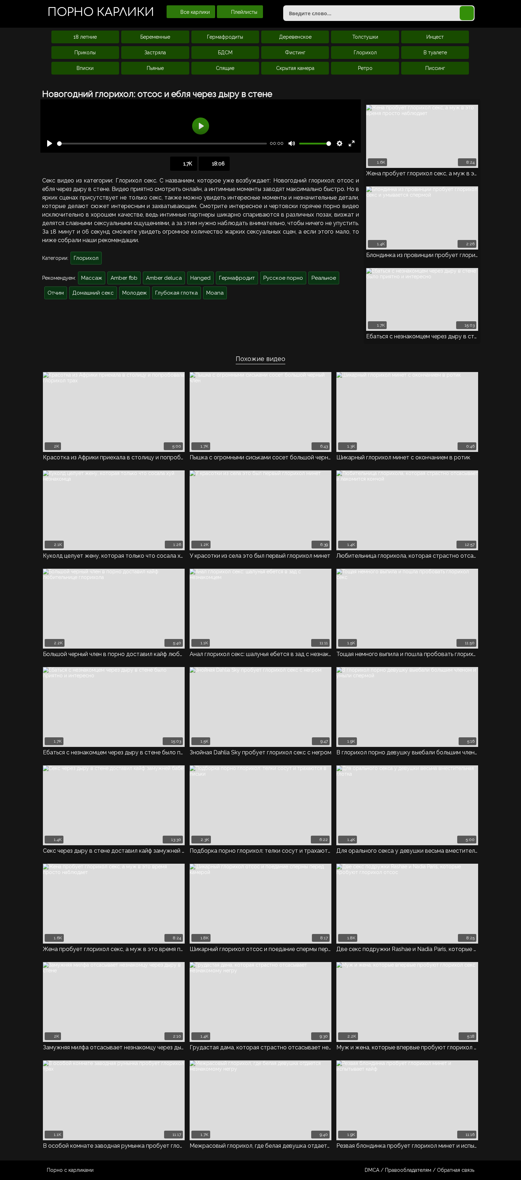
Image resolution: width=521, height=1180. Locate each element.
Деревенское (295, 37)
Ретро (365, 68)
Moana (215, 293)
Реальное (324, 278)
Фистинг (295, 52)
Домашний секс (93, 293)
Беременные (155, 37)
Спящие (225, 68)
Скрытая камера (295, 68)
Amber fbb (124, 278)
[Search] (467, 13)
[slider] (162, 143)
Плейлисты (243, 12)
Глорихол (365, 52)
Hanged (200, 278)
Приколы (85, 52)
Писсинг (435, 68)
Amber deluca (164, 278)
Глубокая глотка (176, 293)
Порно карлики (100, 12)
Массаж (91, 278)
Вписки (85, 68)
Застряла (155, 52)
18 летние (85, 37)
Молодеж (134, 293)
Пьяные (155, 68)
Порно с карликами (70, 1170)
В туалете (435, 52)
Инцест (435, 37)
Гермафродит (237, 278)
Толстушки (365, 37)
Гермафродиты (225, 37)
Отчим (55, 293)
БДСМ (225, 52)
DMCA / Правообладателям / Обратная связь (419, 1170)
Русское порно (283, 278)
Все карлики (194, 12)
